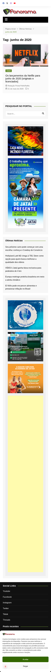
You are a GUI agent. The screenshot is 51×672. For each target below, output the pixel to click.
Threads (6, 620)
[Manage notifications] (5, 667)
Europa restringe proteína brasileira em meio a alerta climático (24, 278)
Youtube (6, 591)
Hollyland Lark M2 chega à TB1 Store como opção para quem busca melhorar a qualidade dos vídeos (24, 259)
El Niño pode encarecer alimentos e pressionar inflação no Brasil (21, 287)
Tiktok (5, 614)
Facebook (7, 597)
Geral (9, 71)
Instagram (7, 603)
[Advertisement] (25, 484)
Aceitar (25, 659)
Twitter (6, 608)
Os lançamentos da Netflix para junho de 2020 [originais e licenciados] (22, 78)
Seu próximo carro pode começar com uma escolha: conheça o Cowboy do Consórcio (24, 248)
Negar (25, 666)
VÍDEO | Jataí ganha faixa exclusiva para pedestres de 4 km (23, 269)
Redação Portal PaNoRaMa (18, 86)
